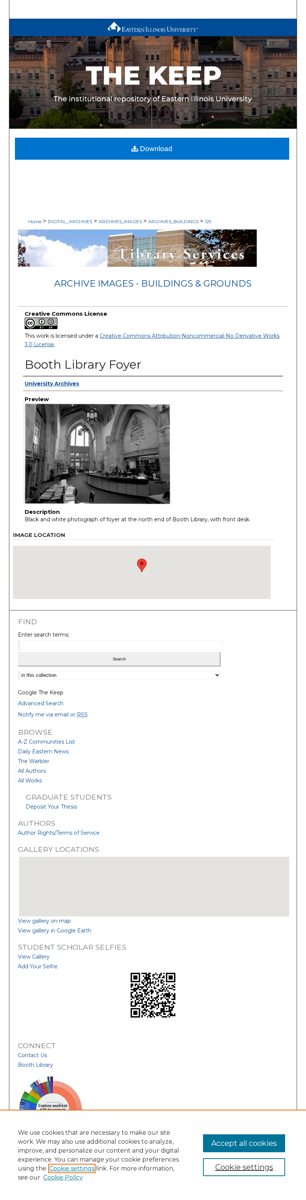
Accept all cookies (244, 1143)
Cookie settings (71, 1168)
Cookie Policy (63, 1177)
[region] (153, 1155)
